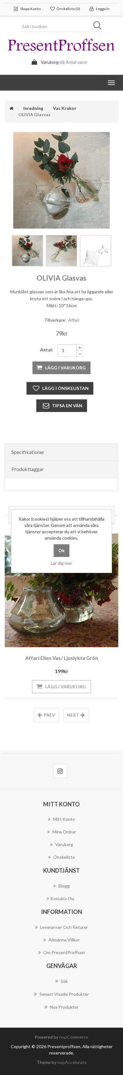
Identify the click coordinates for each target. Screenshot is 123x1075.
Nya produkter (64, 1007)
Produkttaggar (27, 469)
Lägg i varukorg (65, 367)
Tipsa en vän (67, 405)
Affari (73, 320)
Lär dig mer (61, 563)
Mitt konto (64, 819)
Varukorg (64, 844)
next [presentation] (73, 715)
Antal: (46, 349)
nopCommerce (73, 1037)
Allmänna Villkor (64, 939)
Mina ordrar (64, 831)
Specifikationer (27, 452)
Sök (99, 26)
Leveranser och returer (64, 927)
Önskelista (64, 857)
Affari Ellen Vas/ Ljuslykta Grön (61, 658)
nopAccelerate (72, 1062)
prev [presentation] (49, 715)
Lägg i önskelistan (65, 388)
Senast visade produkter (64, 994)
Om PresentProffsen (64, 952)
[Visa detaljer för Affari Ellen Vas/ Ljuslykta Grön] (61, 590)
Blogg (64, 885)
